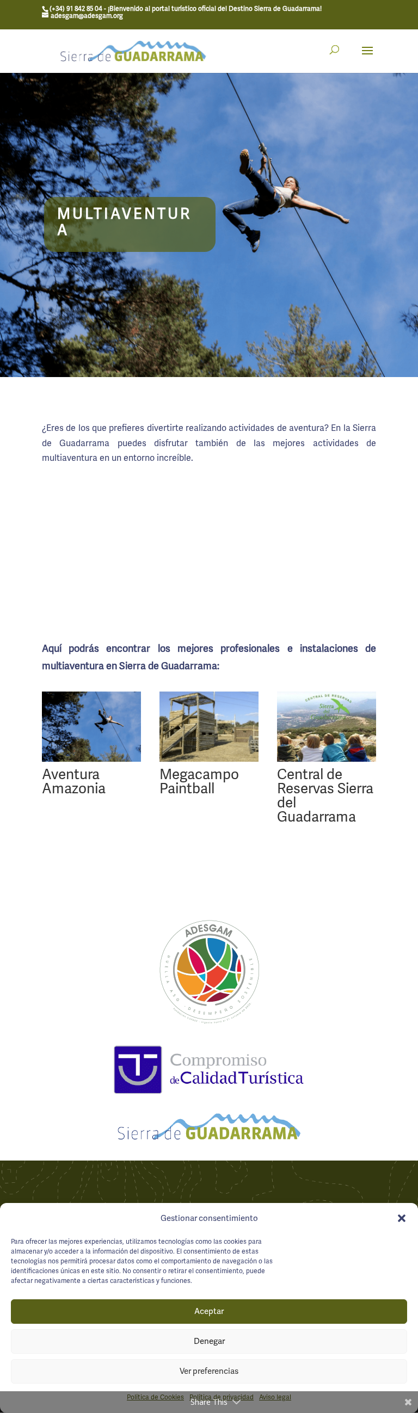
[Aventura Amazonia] (91, 727)
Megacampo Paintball (199, 781)
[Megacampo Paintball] (209, 727)
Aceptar (209, 1311)
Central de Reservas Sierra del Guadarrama (325, 795)
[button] (401, 1218)
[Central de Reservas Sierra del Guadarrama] (326, 727)
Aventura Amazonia (74, 781)
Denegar (209, 1341)
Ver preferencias (209, 1371)
